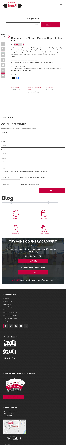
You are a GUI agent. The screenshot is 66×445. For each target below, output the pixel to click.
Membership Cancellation (10, 312)
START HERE (33, 261)
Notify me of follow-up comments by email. (33, 177)
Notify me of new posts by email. (29, 184)
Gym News (44, 218)
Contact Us (6, 298)
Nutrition (15, 234)
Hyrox (9, 360)
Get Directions (33, 427)
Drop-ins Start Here (8, 301)
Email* (3, 150)
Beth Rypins (17, 45)
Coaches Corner (44, 234)
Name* (3, 142)
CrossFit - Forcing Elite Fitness (9, 351)
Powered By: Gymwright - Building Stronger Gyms (15, 438)
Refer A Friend (7, 304)
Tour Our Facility (7, 307)
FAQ (4, 310)
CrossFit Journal (9, 344)
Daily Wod (16, 218)
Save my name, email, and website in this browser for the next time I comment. (24, 172)
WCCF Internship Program (10, 318)
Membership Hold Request (10, 315)
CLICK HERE (16, 280)
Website (3, 158)
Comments (4, 133)
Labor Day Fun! (49, 87)
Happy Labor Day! (15, 87)
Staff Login (6, 321)
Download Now (13, 397)
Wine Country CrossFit (12, 5)
